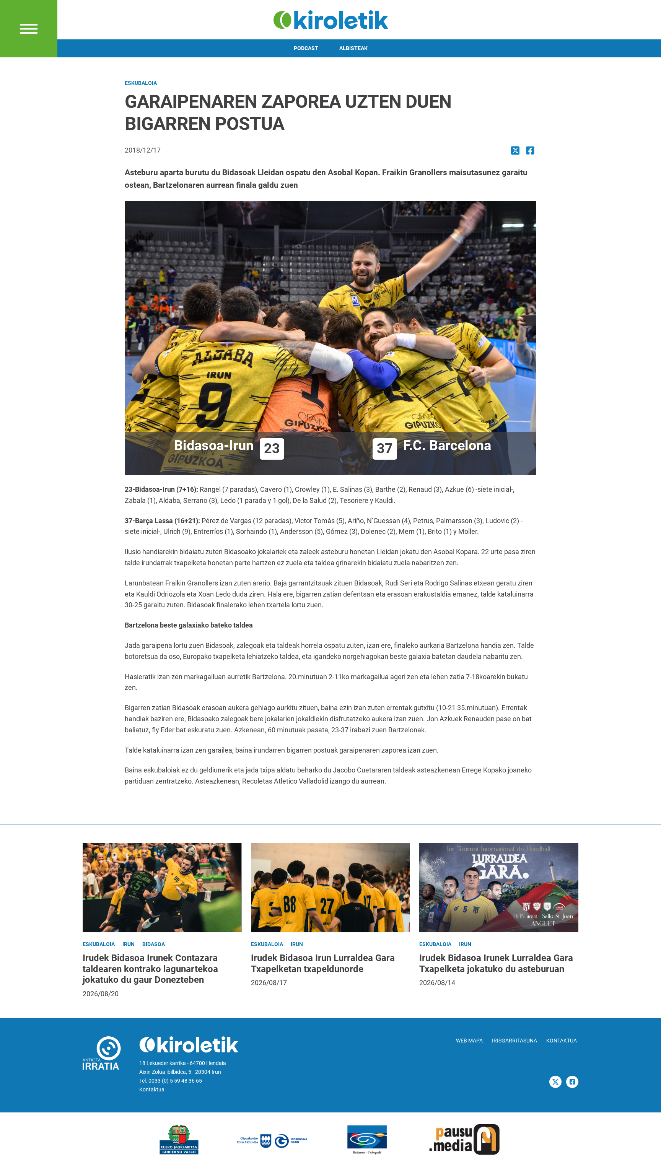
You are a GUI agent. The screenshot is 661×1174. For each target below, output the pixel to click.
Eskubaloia (141, 83)
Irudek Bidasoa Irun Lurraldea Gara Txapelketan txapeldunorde (323, 963)
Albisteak (353, 48)
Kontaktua (151, 1089)
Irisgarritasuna (514, 1040)
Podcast (306, 48)
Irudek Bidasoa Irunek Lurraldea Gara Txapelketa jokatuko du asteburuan (496, 963)
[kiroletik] (330, 19)
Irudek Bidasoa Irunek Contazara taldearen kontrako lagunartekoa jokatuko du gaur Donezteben (150, 969)
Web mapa (469, 1040)
